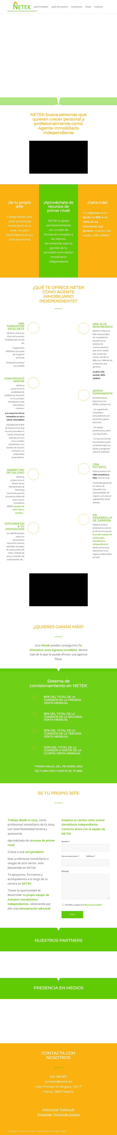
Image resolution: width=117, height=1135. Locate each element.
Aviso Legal (50, 1109)
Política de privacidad (92, 905)
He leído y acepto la (84, 905)
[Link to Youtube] (107, 1131)
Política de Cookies (66, 1114)
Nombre (66, 841)
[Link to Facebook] (93, 1131)
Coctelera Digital (59, 1131)
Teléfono (90, 856)
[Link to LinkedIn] (102, 1131)
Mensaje (65, 871)
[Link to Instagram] (98, 1131)
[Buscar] (106, 6)
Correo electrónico (71, 856)
